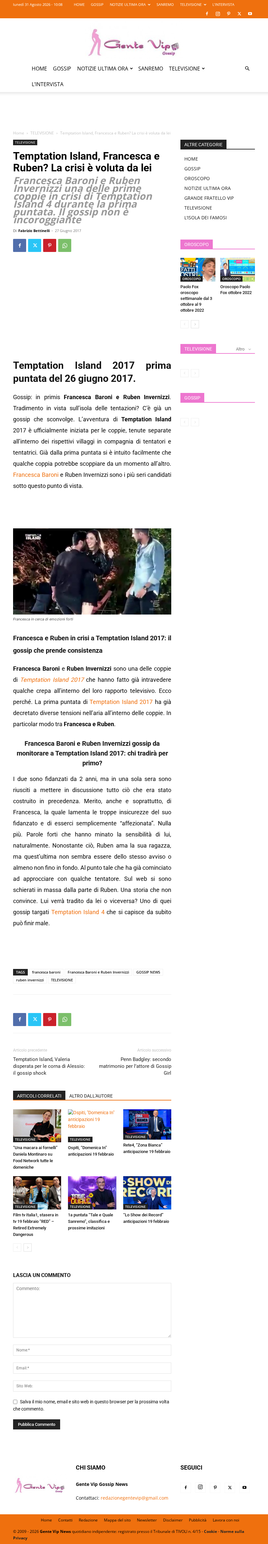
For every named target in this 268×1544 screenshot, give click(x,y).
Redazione (88, 1520)
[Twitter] (239, 13)
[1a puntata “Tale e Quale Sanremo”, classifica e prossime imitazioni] (92, 1192)
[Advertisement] (134, 115)
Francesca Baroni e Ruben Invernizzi (98, 972)
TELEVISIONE (191, 4)
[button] (247, 69)
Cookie (210, 1531)
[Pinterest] (228, 13)
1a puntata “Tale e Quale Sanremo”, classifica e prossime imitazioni (90, 1221)
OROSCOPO (197, 178)
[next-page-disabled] (195, 373)
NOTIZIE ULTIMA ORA (128, 4)
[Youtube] (250, 13)
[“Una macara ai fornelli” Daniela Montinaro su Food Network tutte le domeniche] (37, 1125)
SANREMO (165, 4)
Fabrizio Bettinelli (34, 230)
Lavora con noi (226, 1520)
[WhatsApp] (64, 245)
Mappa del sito (117, 1520)
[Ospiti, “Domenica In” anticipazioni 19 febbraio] (92, 1125)
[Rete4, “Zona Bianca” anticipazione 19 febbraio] (147, 1124)
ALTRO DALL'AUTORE (91, 1096)
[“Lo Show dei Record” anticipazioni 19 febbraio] (147, 1192)
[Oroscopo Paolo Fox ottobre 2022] (237, 270)
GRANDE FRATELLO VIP (209, 198)
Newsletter (147, 1520)
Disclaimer (173, 1520)
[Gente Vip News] (134, 40)
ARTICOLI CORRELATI (39, 1096)
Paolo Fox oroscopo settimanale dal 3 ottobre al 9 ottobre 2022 (196, 298)
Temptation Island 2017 (52, 679)
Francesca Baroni (36, 474)
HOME (79, 4)
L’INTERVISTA (223, 4)
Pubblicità (198, 1520)
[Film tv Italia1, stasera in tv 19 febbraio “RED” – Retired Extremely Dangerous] (37, 1192)
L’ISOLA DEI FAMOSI (205, 217)
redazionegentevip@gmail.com (134, 1498)
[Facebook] (207, 13)
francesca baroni (46, 972)
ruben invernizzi (30, 979)
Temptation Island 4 (76, 912)
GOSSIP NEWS (148, 972)
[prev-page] (17, 1247)
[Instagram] (218, 13)
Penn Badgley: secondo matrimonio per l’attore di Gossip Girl (135, 1066)
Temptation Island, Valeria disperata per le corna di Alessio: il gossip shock (49, 1066)
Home (18, 133)
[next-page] (28, 1247)
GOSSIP (97, 4)
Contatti (65, 1520)
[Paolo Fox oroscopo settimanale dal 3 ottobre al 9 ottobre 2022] (197, 270)
